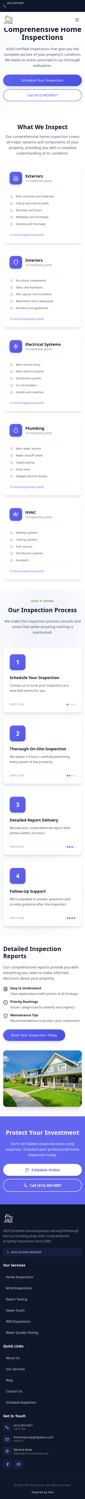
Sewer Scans (15, 1310)
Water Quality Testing (22, 1332)
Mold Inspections (19, 1288)
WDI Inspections (18, 1321)
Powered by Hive (43, 1492)
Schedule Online (45, 1169)
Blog (9, 1380)
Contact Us (14, 1391)
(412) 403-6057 (15, 3)
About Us (13, 1358)
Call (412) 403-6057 (42, 95)
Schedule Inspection (21, 1402)
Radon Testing (16, 1299)
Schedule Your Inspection (42, 80)
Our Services (15, 1369)
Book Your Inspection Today (34, 1035)
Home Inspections (19, 1277)
